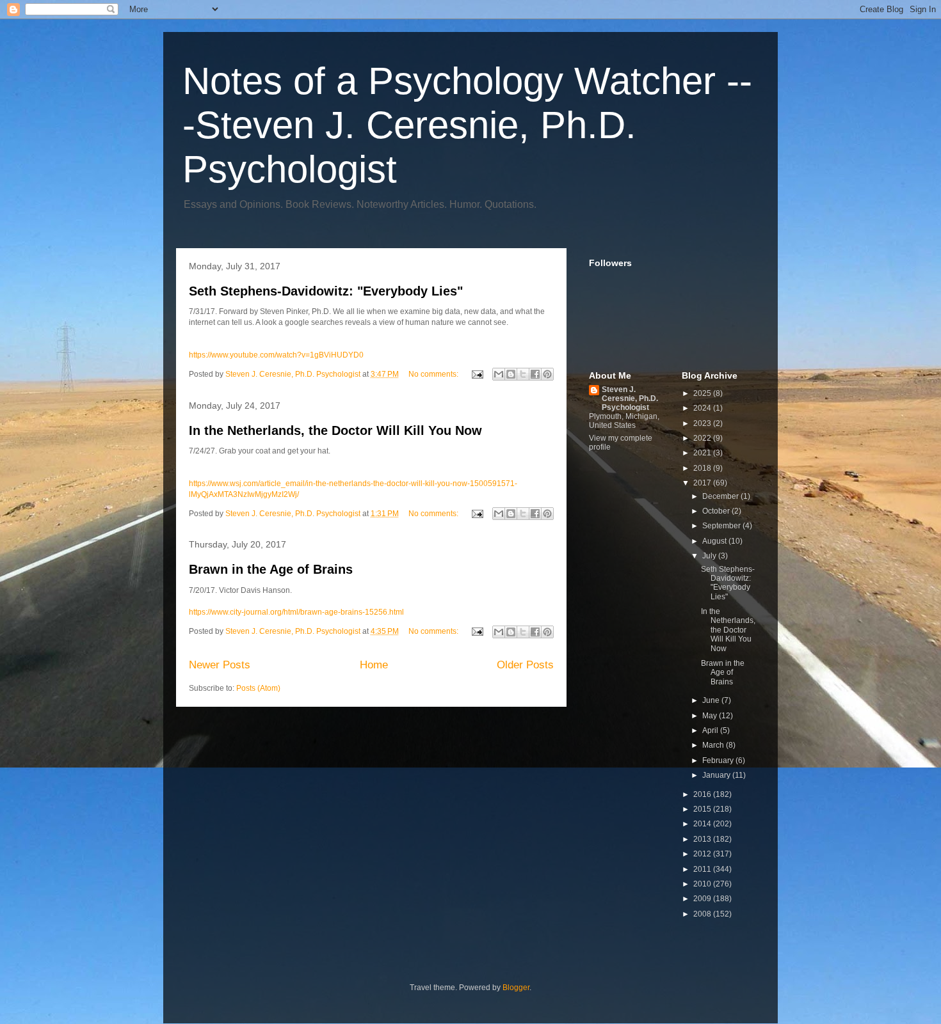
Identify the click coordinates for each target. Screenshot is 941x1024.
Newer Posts (219, 665)
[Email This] (498, 374)
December (721, 496)
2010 (703, 883)
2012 (703, 853)
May (710, 715)
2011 (703, 869)
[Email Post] (476, 374)
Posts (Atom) (258, 688)
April (711, 730)
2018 (703, 468)
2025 (703, 393)
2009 (703, 898)
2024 (703, 408)
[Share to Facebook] (535, 374)
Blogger (516, 987)
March (714, 745)
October (717, 511)
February (719, 760)
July (710, 555)
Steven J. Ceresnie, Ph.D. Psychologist (630, 398)
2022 (703, 438)
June (711, 700)
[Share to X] (523, 374)
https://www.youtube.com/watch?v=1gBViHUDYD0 (276, 355)
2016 (703, 794)
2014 (703, 823)
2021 (703, 452)
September (722, 525)
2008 (703, 914)
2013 (703, 839)
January (717, 775)
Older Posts (525, 665)
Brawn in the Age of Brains (271, 569)
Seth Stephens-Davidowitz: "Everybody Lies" (326, 291)
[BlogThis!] (510, 374)
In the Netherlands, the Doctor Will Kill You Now (335, 430)
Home (374, 665)
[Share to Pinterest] (547, 374)
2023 (703, 423)
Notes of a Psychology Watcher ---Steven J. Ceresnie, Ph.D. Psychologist (467, 125)
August (715, 541)
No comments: (434, 374)
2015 (703, 809)
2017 (703, 482)
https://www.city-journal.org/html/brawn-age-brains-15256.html (296, 612)
